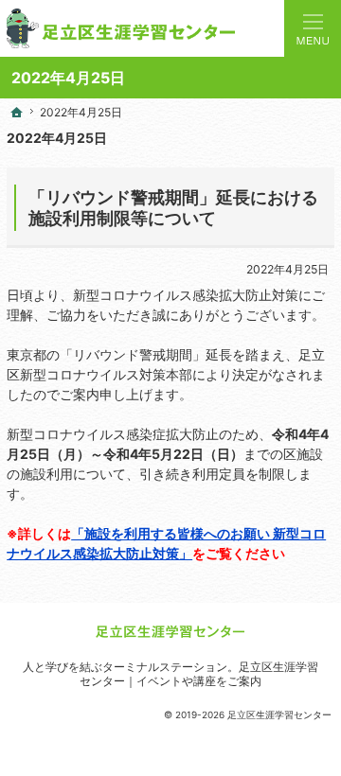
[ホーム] (17, 112)
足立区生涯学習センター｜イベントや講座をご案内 (199, 674)
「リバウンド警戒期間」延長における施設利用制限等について (173, 207)
